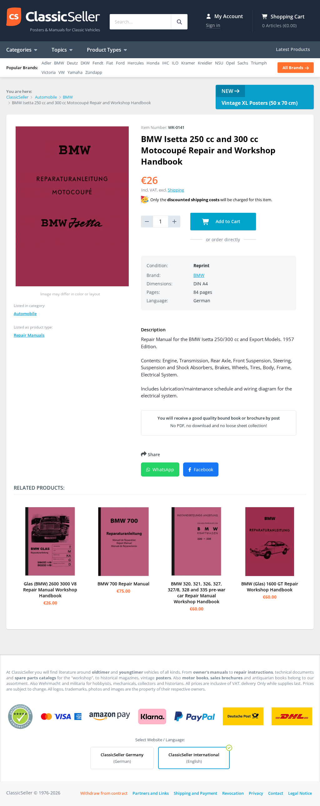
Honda (153, 63)
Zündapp (93, 72)
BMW (59, 63)
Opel (230, 63)
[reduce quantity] (147, 221)
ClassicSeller (53, 17)
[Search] (179, 21)
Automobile (25, 313)
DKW (85, 63)
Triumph (259, 63)
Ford (120, 63)
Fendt (97, 63)
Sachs (243, 63)
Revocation (233, 793)
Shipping (176, 190)
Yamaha (75, 72)
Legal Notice (300, 793)
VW (61, 72)
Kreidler (205, 63)
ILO (175, 63)
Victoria (49, 72)
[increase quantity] (174, 221)
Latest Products (293, 49)
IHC (165, 63)
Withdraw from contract (104, 793)
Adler (46, 63)
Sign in (213, 25)
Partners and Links (150, 793)
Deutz (72, 63)
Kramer (188, 63)
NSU (219, 63)
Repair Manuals (29, 335)
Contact (275, 793)
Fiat (109, 63)
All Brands (293, 67)
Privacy (256, 793)
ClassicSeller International (193, 758)
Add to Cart (227, 221)
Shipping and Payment (195, 793)
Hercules (136, 63)
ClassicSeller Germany (122, 758)
